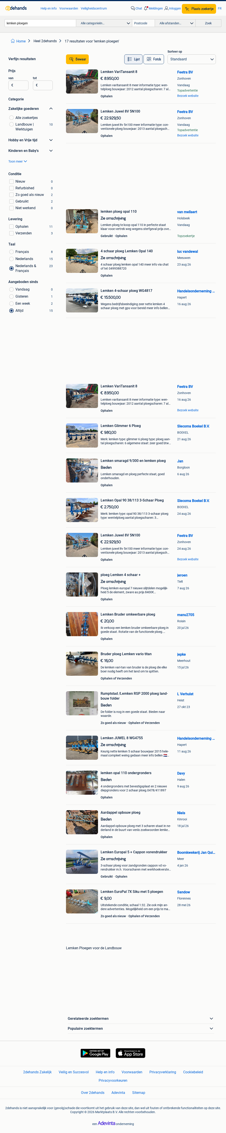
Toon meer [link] (15, 161)
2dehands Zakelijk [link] (37, 1072)
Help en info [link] (49, 8)
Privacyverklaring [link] (162, 1072)
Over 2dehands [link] (92, 1093)
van (10, 78)
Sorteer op (175, 51)
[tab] (133, 59)
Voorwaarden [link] (68, 8)
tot (35, 78)
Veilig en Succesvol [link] (74, 1072)
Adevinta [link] (118, 1093)
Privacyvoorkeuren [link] (113, 1080)
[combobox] (40, 23)
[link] (21, 8)
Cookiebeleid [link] (193, 1072)
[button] (153, 8)
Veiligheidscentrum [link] (94, 8)
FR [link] (220, 8)
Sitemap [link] (138, 1093)
